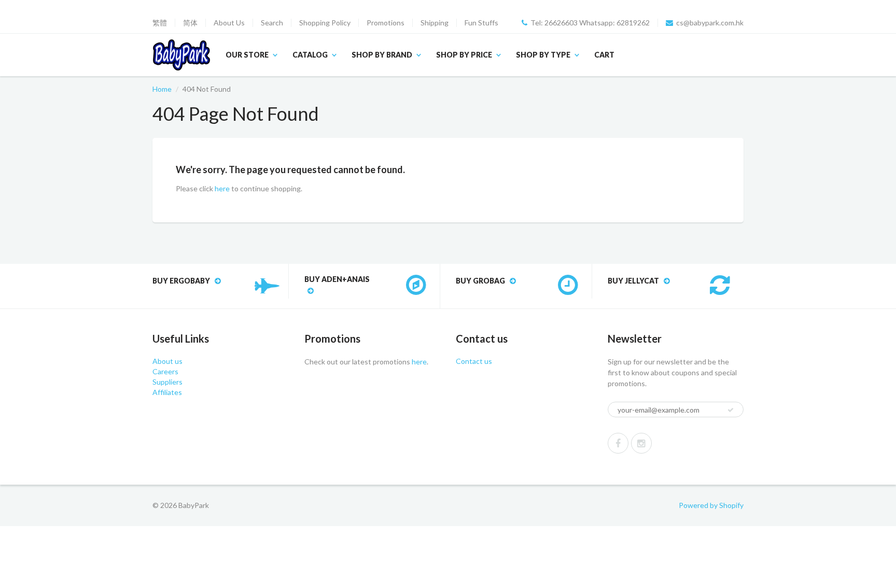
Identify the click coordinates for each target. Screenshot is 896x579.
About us (167, 361)
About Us (229, 23)
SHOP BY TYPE (543, 54)
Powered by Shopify (711, 505)
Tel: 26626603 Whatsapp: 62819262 (590, 23)
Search (272, 23)
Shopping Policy (325, 23)
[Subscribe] (730, 410)
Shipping (435, 23)
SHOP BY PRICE (464, 54)
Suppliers (167, 381)
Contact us (474, 361)
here (222, 188)
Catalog (310, 54)
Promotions (385, 23)
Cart (604, 54)
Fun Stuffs (481, 23)
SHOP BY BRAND (382, 54)
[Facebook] (618, 443)
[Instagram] (641, 443)
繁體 (159, 23)
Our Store (247, 54)
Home (162, 88)
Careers (165, 371)
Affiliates (167, 392)
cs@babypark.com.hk (710, 23)
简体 (190, 23)
